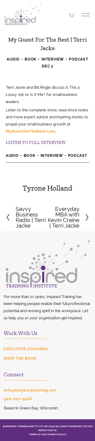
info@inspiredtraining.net (30, 390)
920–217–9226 (18, 399)
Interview (53, 59)
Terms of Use (37, 434)
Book (30, 59)
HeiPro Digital (47, 430)
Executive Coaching (26, 349)
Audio (13, 59)
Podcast (78, 59)
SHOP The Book (20, 358)
